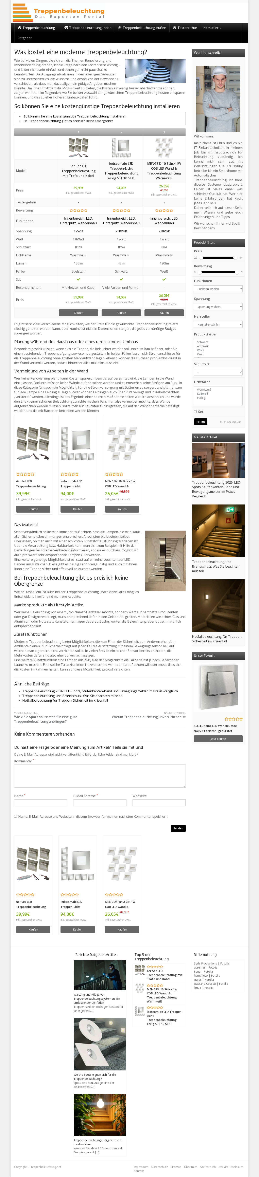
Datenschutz (159, 1167)
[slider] (201, 258)
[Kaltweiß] (218, 394)
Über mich (190, 1167)
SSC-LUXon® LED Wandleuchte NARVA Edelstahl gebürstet (215, 728)
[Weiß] (218, 350)
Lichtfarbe (202, 382)
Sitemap (176, 1167)
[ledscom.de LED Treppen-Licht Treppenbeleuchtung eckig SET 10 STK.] (121, 147)
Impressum (141, 1167)
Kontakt (139, 1171)
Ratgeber (25, 38)
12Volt (78, 231)
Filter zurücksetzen (230, 421)
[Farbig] (218, 398)
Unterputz (68, 223)
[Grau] (218, 354)
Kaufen (78, 313)
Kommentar (24, 761)
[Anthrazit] (218, 346)
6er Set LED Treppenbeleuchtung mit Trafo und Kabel (79, 171)
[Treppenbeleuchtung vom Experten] (58, 12)
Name (19, 796)
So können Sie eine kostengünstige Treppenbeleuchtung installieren (75, 116)
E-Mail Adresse (85, 796)
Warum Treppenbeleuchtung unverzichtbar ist (149, 715)
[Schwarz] (218, 342)
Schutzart (202, 364)
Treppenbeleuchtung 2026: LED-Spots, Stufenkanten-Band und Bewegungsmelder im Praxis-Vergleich (100, 691)
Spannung (202, 298)
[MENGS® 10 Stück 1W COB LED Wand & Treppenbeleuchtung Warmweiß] (164, 147)
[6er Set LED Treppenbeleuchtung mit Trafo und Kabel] (78, 148)
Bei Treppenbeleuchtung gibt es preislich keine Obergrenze (69, 121)
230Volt (121, 231)
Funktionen (203, 281)
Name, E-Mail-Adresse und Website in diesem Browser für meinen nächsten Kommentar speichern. (93, 816)
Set (201, 411)
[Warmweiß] (218, 390)
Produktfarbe (205, 334)
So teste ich (208, 1167)
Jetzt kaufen (218, 739)
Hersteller (202, 316)
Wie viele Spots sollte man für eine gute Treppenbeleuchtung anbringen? (45, 717)
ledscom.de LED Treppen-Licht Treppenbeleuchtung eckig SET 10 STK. (121, 170)
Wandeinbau (87, 223)
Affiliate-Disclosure (231, 1167)
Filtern (201, 422)
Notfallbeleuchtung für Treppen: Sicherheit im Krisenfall (65, 700)
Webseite (140, 796)
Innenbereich (74, 218)
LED (89, 218)
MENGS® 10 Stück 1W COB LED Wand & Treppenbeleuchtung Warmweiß (164, 170)
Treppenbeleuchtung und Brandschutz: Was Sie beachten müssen (72, 696)
